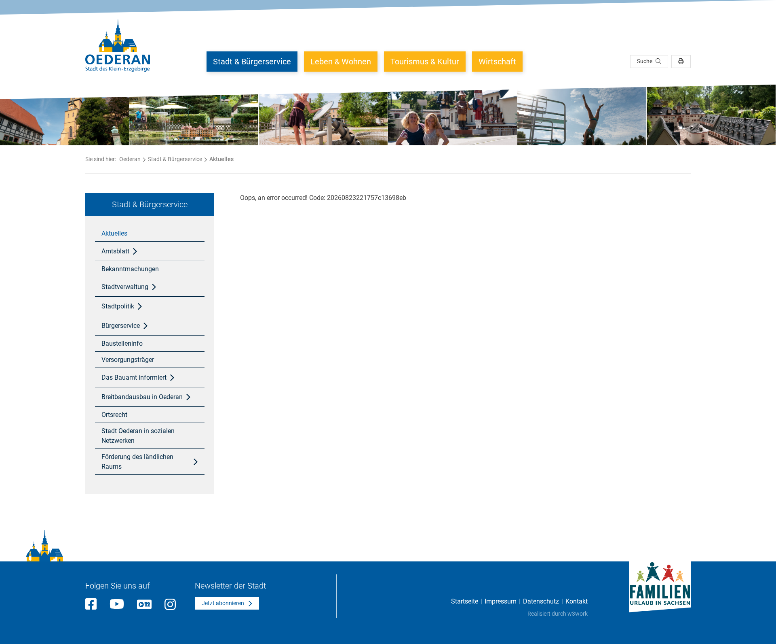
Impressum (501, 601)
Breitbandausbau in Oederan (142, 397)
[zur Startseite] (117, 45)
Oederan (130, 159)
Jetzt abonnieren (223, 603)
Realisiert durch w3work (557, 613)
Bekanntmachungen (130, 269)
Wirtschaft (497, 61)
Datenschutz (541, 601)
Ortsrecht (114, 415)
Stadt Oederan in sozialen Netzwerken (138, 435)
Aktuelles (114, 233)
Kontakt (576, 601)
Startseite (464, 601)
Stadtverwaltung (124, 287)
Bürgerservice (120, 325)
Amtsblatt (115, 251)
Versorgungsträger (127, 359)
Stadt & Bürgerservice (252, 61)
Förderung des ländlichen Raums (137, 461)
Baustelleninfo (122, 343)
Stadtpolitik (117, 306)
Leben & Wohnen (340, 61)
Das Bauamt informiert (134, 377)
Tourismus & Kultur (424, 61)
